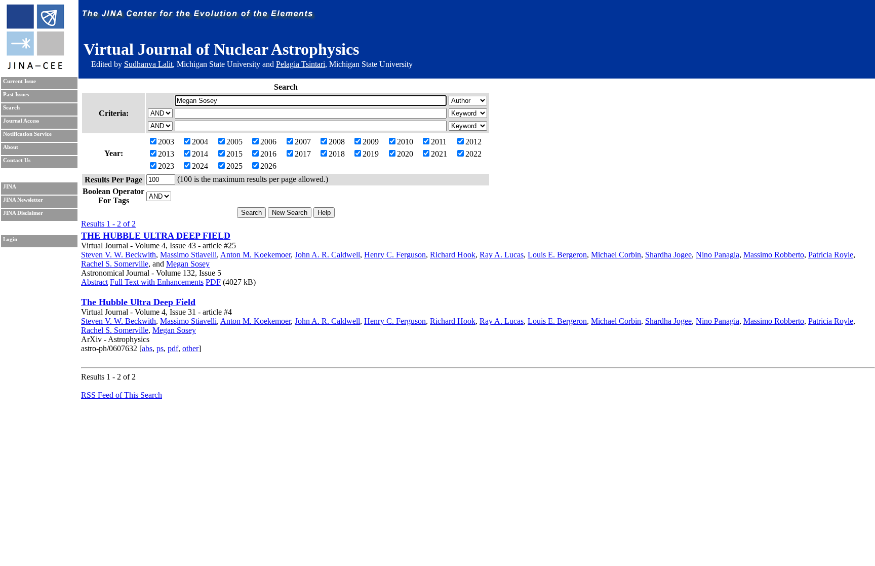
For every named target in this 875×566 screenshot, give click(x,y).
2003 (166, 141)
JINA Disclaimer (23, 213)
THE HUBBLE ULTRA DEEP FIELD (155, 236)
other (190, 348)
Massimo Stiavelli (188, 254)
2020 (405, 153)
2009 (371, 141)
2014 (200, 153)
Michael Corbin (616, 254)
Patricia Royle (830, 254)
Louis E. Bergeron (557, 254)
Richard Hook (452, 254)
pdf (173, 348)
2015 (234, 153)
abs (147, 348)
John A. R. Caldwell (327, 254)
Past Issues (16, 94)
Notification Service (27, 134)
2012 (473, 141)
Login (10, 239)
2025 (234, 166)
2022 (473, 153)
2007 (303, 141)
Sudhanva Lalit (148, 64)
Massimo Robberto (773, 254)
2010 (405, 141)
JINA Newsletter (23, 200)
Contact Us (16, 160)
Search (11, 107)
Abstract (94, 282)
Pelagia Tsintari (300, 64)
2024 (200, 166)
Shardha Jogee (668, 254)
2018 (337, 153)
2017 (303, 153)
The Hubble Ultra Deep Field (138, 302)
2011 (439, 141)
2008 (337, 141)
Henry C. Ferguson (395, 254)
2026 (268, 166)
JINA (9, 187)
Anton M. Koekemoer (255, 254)
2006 (268, 141)
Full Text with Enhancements (157, 282)
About (10, 147)
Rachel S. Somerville (114, 263)
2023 (166, 166)
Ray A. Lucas (502, 254)
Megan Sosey (188, 263)
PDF (213, 282)
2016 (268, 153)
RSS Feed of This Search (121, 395)
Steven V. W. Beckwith (118, 254)
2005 (234, 141)
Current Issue (19, 81)
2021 (439, 153)
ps (160, 348)
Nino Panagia (717, 254)
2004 (200, 141)
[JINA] (35, 67)
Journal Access (21, 121)
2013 (166, 153)
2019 (371, 153)
